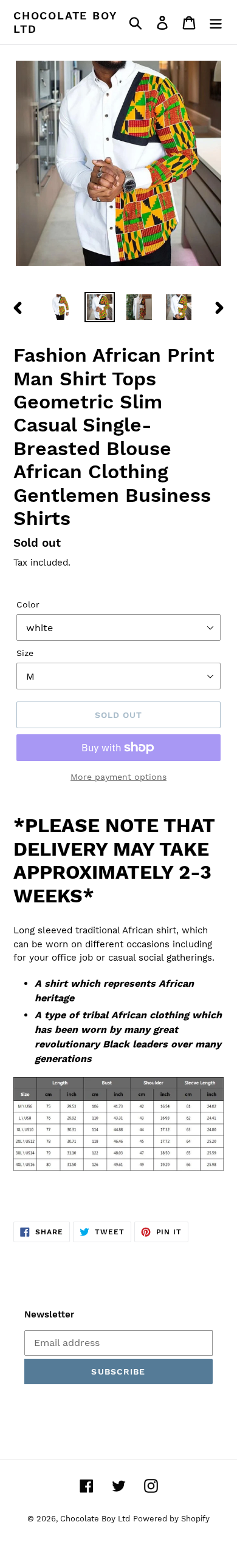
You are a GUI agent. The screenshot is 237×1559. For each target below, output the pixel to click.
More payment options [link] (118, 777)
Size (24, 653)
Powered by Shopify (171, 1518)
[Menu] (215, 22)
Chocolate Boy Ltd (64, 22)
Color (28, 604)
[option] (60, 307)
